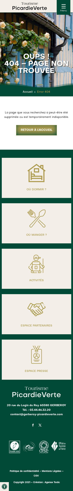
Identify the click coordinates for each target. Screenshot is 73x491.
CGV (37, 476)
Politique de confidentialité (24, 471)
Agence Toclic (52, 482)
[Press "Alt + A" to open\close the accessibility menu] (4, 486)
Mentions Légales (51, 471)
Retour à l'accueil (36, 130)
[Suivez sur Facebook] (33, 425)
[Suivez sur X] (40, 425)
